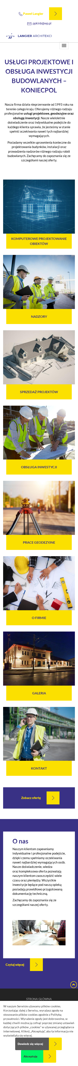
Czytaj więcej (15, 964)
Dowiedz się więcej (30, 1044)
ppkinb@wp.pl (42, 23)
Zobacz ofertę (31, 798)
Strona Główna (39, 999)
